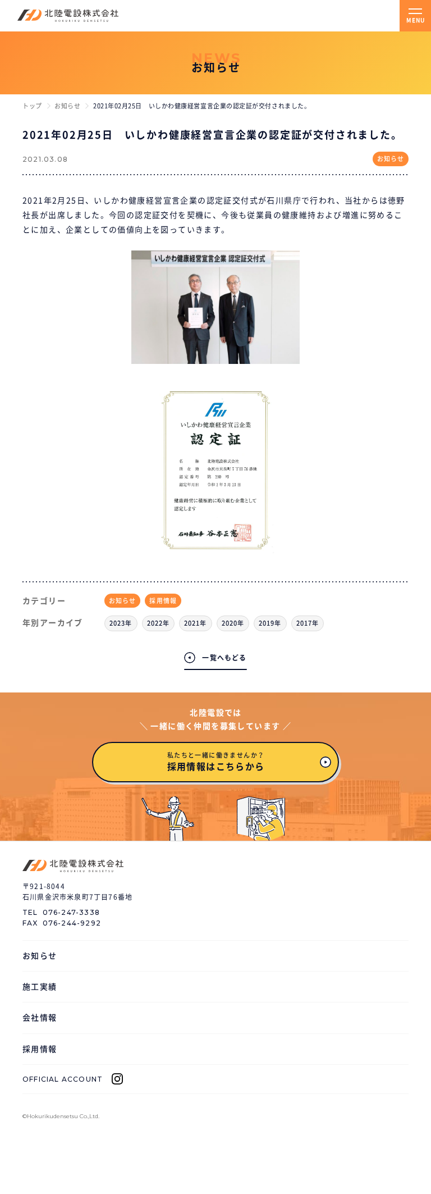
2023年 (120, 623)
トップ (32, 106)
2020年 (233, 623)
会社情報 (39, 1018)
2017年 (307, 623)
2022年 (158, 623)
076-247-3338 (71, 912)
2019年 (270, 623)
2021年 (195, 623)
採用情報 (162, 601)
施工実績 (39, 987)
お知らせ (67, 106)
